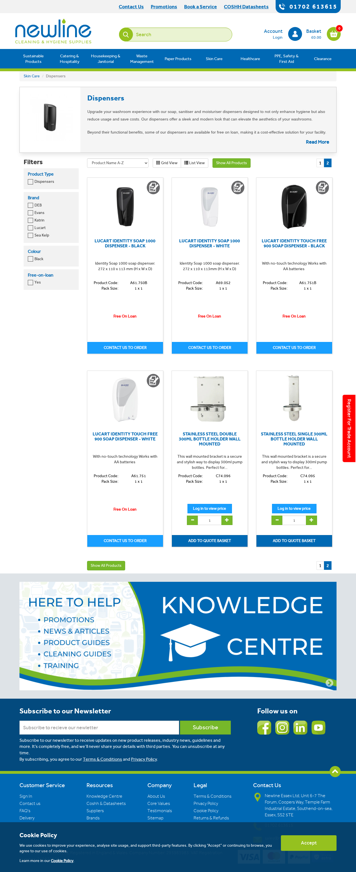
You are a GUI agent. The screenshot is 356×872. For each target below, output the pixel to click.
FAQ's (24, 810)
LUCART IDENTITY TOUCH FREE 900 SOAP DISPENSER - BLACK (294, 243)
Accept (309, 843)
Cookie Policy (206, 810)
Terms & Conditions (102, 759)
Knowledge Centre (104, 796)
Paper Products (178, 58)
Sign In (25, 796)
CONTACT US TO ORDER (125, 347)
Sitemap (155, 818)
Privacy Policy (144, 759)
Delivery (26, 818)
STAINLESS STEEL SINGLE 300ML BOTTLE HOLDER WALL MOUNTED (294, 438)
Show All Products (231, 163)
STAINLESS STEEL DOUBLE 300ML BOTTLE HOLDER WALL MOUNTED (210, 438)
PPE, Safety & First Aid (287, 58)
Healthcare (250, 58)
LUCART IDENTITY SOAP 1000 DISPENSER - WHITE (209, 243)
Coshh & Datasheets (106, 803)
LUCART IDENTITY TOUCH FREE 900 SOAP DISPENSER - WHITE (125, 436)
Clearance (323, 58)
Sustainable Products (33, 58)
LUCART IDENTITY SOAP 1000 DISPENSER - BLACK (125, 243)
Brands (93, 818)
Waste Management (142, 58)
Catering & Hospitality (70, 58)
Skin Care (214, 58)
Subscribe (205, 727)
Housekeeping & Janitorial (105, 58)
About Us (156, 796)
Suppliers (95, 810)
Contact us (29, 803)
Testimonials (159, 810)
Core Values (158, 803)
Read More (317, 142)
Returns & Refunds (211, 818)
